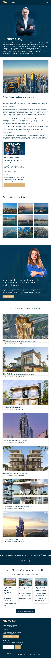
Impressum (32, 654)
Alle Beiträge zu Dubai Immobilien (25, 611)
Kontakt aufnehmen (14, 185)
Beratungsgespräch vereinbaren (11, 636)
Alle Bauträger (25, 560)
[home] (9, 2)
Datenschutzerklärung (22, 654)
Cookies (39, 654)
